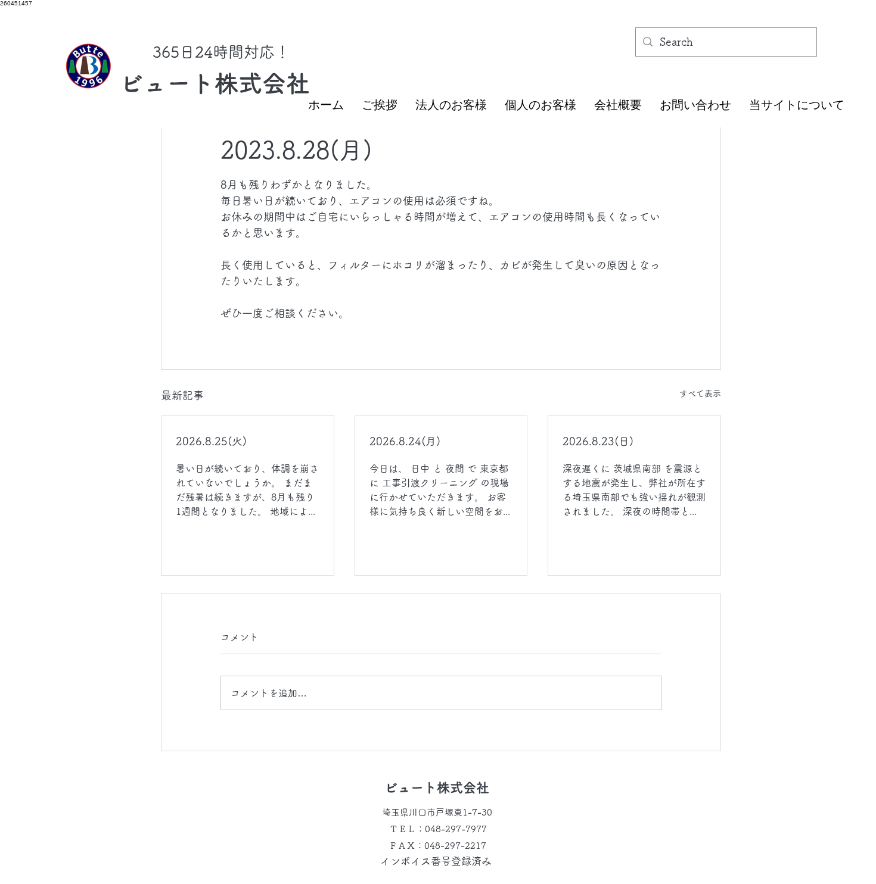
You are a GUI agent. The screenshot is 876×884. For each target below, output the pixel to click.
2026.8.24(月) (404, 441)
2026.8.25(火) (211, 441)
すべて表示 (700, 393)
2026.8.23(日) (598, 441)
